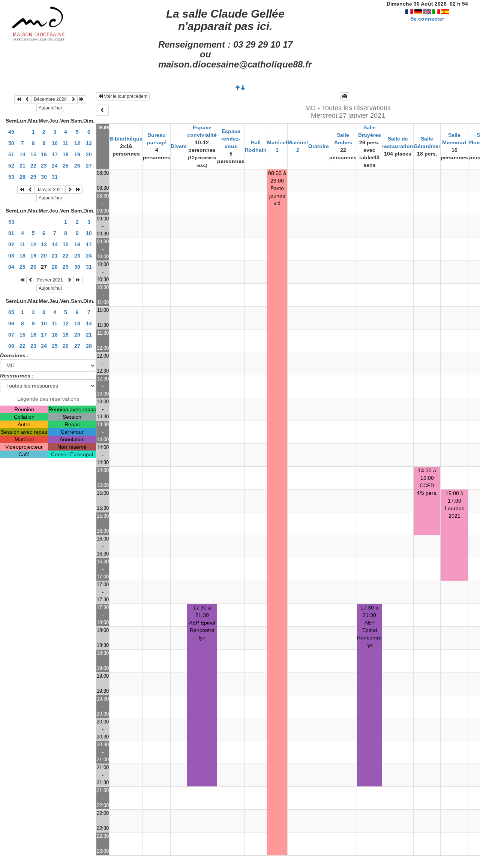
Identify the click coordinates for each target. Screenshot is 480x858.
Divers (179, 146)
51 (11, 154)
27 (89, 166)
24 (55, 166)
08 (11, 346)
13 (89, 143)
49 (11, 132)
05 (11, 312)
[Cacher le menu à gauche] (102, 110)
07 (11, 335)
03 (11, 256)
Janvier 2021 (50, 189)
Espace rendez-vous (230, 138)
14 (23, 154)
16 (44, 154)
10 (55, 143)
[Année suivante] (81, 99)
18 (66, 154)
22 (33, 166)
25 (66, 166)
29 (33, 177)
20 (89, 154)
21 (23, 166)
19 (77, 154)
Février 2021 (50, 280)
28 (23, 177)
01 (11, 233)
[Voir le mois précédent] (27, 99)
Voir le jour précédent (125, 96)
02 (11, 244)
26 (77, 166)
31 (55, 177)
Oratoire (318, 146)
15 (33, 154)
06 (11, 323)
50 (11, 143)
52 (11, 166)
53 (11, 177)
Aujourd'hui (50, 108)
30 (44, 177)
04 (11, 267)
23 (44, 166)
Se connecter (427, 19)
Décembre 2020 (50, 99)
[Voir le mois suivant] (73, 99)
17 (55, 154)
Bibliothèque (126, 139)
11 (65, 143)
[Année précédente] (18, 99)
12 (77, 143)
